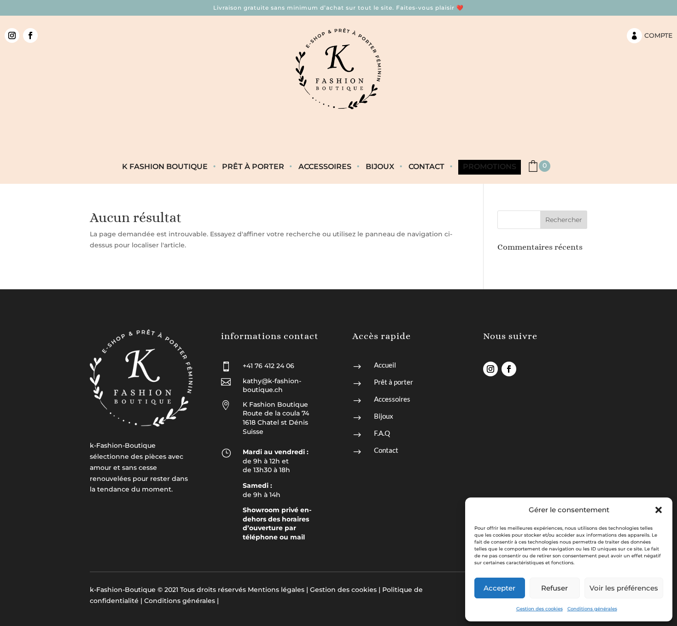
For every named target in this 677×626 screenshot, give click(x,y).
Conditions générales (592, 609)
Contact (426, 167)
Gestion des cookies (539, 609)
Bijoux (380, 167)
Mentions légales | (278, 589)
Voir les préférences (623, 588)
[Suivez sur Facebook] (30, 35)
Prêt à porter (253, 167)
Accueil (385, 365)
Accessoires (324, 167)
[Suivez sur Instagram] (12, 35)
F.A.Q (382, 433)
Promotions (489, 167)
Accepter (499, 588)
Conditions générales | (181, 601)
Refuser (554, 588)
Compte (658, 35)
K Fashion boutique (165, 167)
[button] (658, 510)
